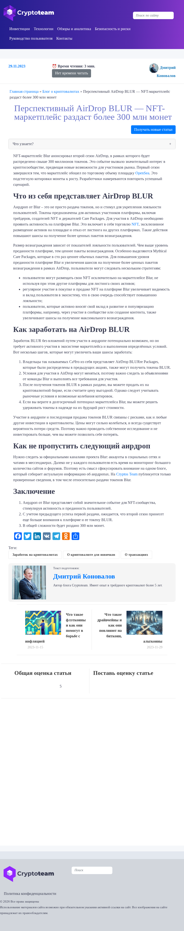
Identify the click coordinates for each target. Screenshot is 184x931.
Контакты (64, 38)
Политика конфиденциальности (30, 894)
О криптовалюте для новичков (91, 554)
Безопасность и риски (113, 29)
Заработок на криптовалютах (35, 554)
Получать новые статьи (153, 129)
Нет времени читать (71, 73)
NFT (135, 224)
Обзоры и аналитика (74, 29)
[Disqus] (93, 769)
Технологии (43, 29)
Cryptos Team (127, 474)
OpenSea (142, 173)
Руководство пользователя (30, 38)
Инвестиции (19, 29)
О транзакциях (136, 554)
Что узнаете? (23, 144)
